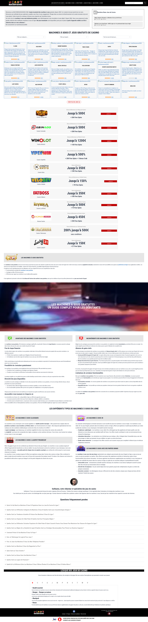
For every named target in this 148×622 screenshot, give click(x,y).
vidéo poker (79, 3)
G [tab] (47, 583)
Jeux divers (96, 3)
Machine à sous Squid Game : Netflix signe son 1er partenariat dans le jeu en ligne (113, 23)
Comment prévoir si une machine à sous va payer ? (22, 532)
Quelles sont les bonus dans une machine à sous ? (22, 555)
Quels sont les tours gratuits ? (16, 551)
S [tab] (72, 583)
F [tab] (42, 583)
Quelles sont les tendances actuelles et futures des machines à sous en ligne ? (30, 514)
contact (63, 614)
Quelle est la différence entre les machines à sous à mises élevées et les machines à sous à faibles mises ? (39, 564)
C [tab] (37, 583)
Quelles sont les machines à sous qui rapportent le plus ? (24, 546)
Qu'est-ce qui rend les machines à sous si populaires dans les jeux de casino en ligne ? (33, 505)
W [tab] (82, 583)
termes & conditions (75, 614)
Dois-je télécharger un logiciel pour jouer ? (20, 537)
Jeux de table (87, 3)
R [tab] (67, 583)
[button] (74, 102)
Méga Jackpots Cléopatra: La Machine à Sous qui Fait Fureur (108, 17)
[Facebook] (74, 611)
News (101, 3)
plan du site (83, 614)
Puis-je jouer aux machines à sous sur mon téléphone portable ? (26, 542)
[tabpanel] (74, 596)
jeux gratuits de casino (57, 3)
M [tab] (57, 583)
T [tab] (77, 583)
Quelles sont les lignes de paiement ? (18, 560)
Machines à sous (70, 3)
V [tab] (87, 583)
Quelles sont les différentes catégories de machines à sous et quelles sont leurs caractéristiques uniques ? (39, 510)
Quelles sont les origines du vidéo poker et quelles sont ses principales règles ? (30, 519)
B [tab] (32, 583)
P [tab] (62, 583)
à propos (68, 614)
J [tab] (52, 583)
